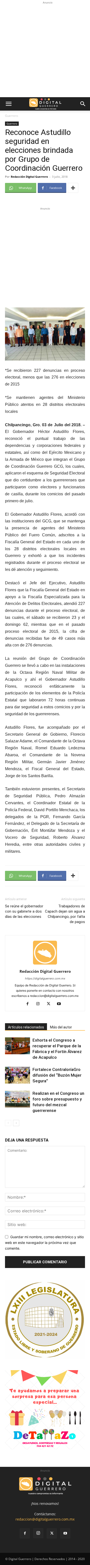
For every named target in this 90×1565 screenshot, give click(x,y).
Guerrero (11, 116)
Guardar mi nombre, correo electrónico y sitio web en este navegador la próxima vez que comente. (44, 1242)
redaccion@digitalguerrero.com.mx (45, 1519)
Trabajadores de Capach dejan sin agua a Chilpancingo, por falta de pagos (65, 914)
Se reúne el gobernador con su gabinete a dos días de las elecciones (24, 911)
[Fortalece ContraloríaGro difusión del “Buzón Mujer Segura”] (17, 1075)
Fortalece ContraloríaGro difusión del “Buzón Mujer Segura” (57, 1075)
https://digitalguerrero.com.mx (45, 978)
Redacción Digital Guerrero (29, 176)
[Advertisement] (45, 50)
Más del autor (61, 1027)
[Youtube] (61, 1004)
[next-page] (16, 1123)
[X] (50, 1004)
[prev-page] (8, 1123)
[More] (73, 188)
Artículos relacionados (26, 1027)
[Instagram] (40, 1004)
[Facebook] (29, 1004)
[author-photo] (45, 964)
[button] (8, 104)
